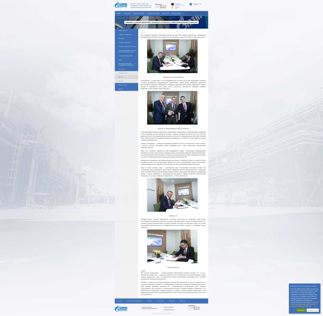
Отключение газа (123, 73)
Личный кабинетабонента (197, 4)
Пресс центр (165, 13)
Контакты (182, 301)
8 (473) (160, 8)
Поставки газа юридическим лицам (127, 46)
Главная (118, 13)
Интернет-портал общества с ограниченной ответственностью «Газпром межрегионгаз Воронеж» (141, 5)
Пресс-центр (126, 18)
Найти (183, 13)
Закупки (120, 59)
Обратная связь (176, 13)
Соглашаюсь (301, 310)
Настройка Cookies (312, 310)
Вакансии (121, 89)
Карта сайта (160, 301)
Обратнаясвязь (177, 7)
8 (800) (160, 6)
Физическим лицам (138, 13)
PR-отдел (121, 81)
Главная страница (123, 30)
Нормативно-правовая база (125, 56)
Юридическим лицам (153, 13)
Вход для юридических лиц (179, 4)
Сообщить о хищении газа (125, 34)
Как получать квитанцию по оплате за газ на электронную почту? (127, 51)
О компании (127, 13)
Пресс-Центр (122, 69)
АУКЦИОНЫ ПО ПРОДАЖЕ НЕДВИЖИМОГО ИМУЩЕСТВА (126, 64)
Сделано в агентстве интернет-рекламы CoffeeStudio (149, 307)
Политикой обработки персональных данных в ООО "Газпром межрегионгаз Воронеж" (304, 304)
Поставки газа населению (125, 42)
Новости (121, 77)
